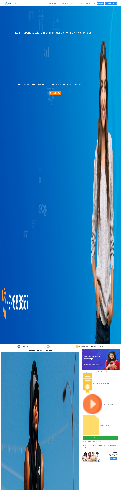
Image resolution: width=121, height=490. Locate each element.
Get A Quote (55, 93)
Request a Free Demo (101, 438)
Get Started (113, 458)
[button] (57, 3)
